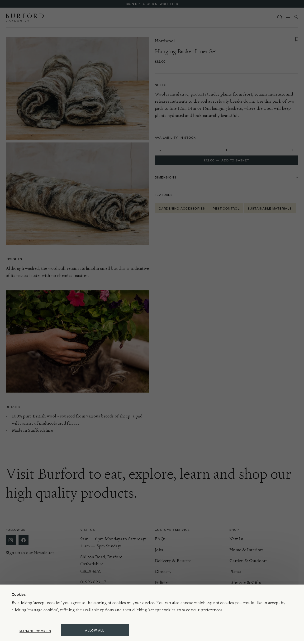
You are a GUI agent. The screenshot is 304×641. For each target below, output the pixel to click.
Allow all (94, 630)
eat (113, 474)
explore (151, 474)
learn (195, 474)
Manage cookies (35, 631)
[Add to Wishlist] (296, 39)
